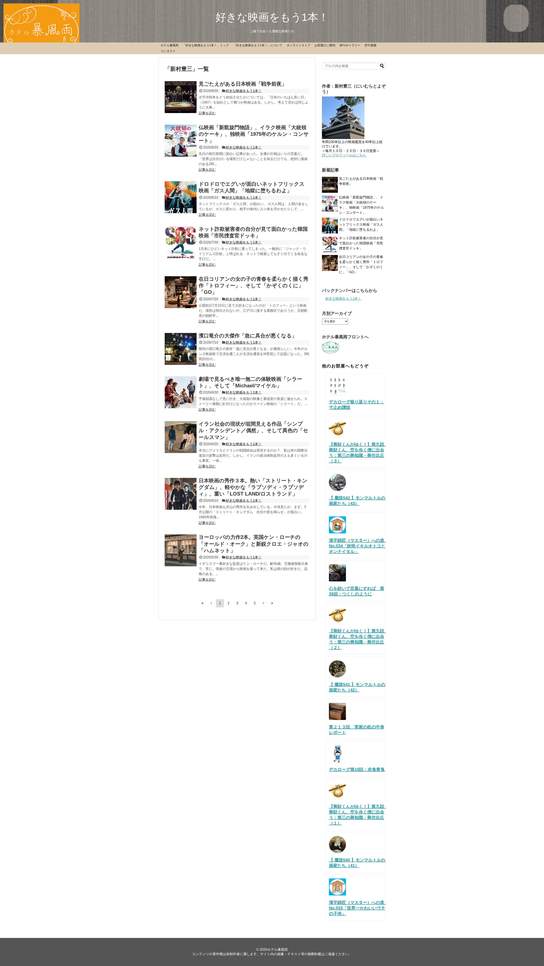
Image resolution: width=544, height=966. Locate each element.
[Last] (272, 603)
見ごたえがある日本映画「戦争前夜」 (243, 84)
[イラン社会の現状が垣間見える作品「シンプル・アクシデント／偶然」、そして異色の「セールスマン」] (181, 437)
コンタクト (168, 51)
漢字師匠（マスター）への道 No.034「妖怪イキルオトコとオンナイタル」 (361, 546)
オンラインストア (298, 45)
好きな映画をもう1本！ (272, 17)
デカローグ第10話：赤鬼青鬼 (357, 769)
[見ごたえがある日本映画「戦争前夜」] (181, 97)
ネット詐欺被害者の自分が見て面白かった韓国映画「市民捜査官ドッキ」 (361, 243)
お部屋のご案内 (324, 45)
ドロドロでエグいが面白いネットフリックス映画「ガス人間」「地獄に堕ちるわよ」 (361, 224)
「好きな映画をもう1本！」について (257, 45)
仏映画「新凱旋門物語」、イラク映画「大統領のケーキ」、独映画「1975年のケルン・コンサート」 (254, 134)
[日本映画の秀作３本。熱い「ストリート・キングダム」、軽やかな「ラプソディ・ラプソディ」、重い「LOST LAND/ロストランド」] (181, 494)
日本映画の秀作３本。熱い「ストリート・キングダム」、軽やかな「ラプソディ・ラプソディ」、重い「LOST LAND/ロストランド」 (253, 487)
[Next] (263, 603)
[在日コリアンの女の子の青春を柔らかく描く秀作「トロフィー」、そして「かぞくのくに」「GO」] (181, 292)
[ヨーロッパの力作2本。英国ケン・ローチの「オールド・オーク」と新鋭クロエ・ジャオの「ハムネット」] (181, 550)
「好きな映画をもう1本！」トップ (206, 45)
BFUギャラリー (350, 45)
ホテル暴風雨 (169, 45)
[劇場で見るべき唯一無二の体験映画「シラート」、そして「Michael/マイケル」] (181, 392)
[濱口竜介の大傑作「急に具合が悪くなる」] (181, 349)
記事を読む (207, 113)
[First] (202, 603)
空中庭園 (370, 45)
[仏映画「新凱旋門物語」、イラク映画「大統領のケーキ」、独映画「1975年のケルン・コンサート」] (181, 141)
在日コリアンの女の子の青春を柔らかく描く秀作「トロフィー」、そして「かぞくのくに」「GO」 (253, 285)
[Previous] (211, 603)
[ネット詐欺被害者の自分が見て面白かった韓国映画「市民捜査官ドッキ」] (181, 242)
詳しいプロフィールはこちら (344, 155)
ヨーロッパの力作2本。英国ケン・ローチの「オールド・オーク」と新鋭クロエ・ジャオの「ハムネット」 (254, 543)
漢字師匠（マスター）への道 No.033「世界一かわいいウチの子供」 (361, 908)
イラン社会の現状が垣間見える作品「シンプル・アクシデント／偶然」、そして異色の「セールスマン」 (253, 430)
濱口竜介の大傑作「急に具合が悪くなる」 (248, 336)
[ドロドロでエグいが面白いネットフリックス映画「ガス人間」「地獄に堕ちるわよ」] (181, 197)
